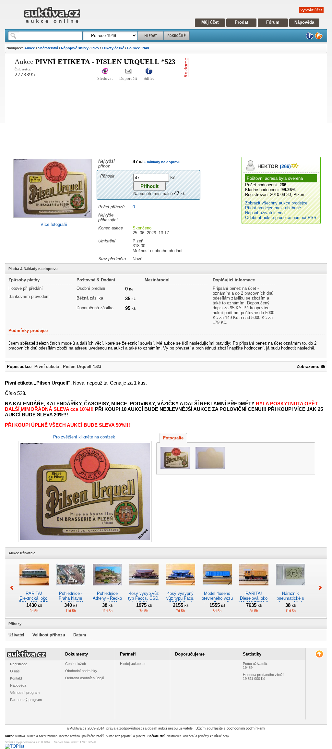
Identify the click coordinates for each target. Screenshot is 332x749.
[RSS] (319, 38)
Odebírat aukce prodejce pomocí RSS (280, 217)
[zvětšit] (84, 491)
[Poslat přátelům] (128, 71)
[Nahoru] (319, 654)
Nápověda (304, 22)
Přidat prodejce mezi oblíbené (273, 207)
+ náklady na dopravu (162, 162)
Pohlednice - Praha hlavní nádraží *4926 (71, 598)
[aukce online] (52, 24)
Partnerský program (26, 700)
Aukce (29, 48)
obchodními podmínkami (246, 728)
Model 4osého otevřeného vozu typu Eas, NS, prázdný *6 (217, 600)
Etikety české (113, 48)
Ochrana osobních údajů (84, 678)
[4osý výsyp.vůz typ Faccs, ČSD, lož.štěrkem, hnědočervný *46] (144, 588)
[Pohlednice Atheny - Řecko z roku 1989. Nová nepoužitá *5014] (107, 588)
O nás (15, 671)
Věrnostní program (25, 692)
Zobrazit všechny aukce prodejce (276, 203)
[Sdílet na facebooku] (149, 71)
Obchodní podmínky (81, 671)
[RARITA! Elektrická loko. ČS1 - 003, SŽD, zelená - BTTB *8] (34, 588)
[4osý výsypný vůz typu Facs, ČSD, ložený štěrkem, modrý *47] (180, 588)
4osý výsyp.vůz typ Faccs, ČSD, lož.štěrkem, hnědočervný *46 (144, 600)
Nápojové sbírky (75, 48)
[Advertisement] (261, 103)
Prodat (241, 22)
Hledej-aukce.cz (133, 664)
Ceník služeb (75, 664)
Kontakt (16, 678)
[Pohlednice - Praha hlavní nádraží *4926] (71, 588)
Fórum (272, 22)
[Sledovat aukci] (105, 71)
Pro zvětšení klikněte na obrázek (84, 437)
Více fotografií (54, 224)
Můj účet (210, 22)
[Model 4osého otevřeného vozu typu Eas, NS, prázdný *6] (217, 588)
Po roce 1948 (138, 48)
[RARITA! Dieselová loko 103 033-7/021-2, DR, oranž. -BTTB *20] (254, 588)
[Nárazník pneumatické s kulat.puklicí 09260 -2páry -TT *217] (290, 588)
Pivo (95, 48)
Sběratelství (48, 48)
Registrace (18, 664)
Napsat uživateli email (266, 212)
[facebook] (310, 38)
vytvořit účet (311, 10)
